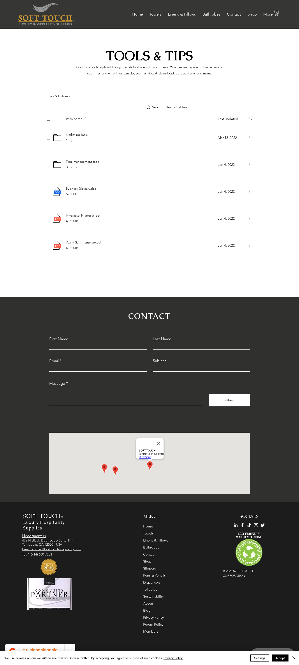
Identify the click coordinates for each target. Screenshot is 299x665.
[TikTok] (249, 525)
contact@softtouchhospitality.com (56, 549)
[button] (277, 13)
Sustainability (153, 596)
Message (57, 383)
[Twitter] (263, 525)
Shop (147, 561)
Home (148, 526)
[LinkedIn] (235, 525)
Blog (147, 610)
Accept (280, 658)
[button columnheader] (249, 119)
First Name (58, 339)
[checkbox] (48, 119)
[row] (149, 118)
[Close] (293, 657)
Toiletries (150, 589)
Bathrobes (151, 547)
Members (150, 631)
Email (54, 361)
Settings (259, 658)
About (148, 603)
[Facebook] (242, 525)
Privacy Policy (153, 617)
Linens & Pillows (155, 540)
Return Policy (153, 624)
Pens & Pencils (154, 575)
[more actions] (249, 137)
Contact (149, 554)
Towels (148, 533)
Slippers (149, 568)
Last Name (162, 339)
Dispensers (151, 582)
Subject (159, 361)
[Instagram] (256, 525)
